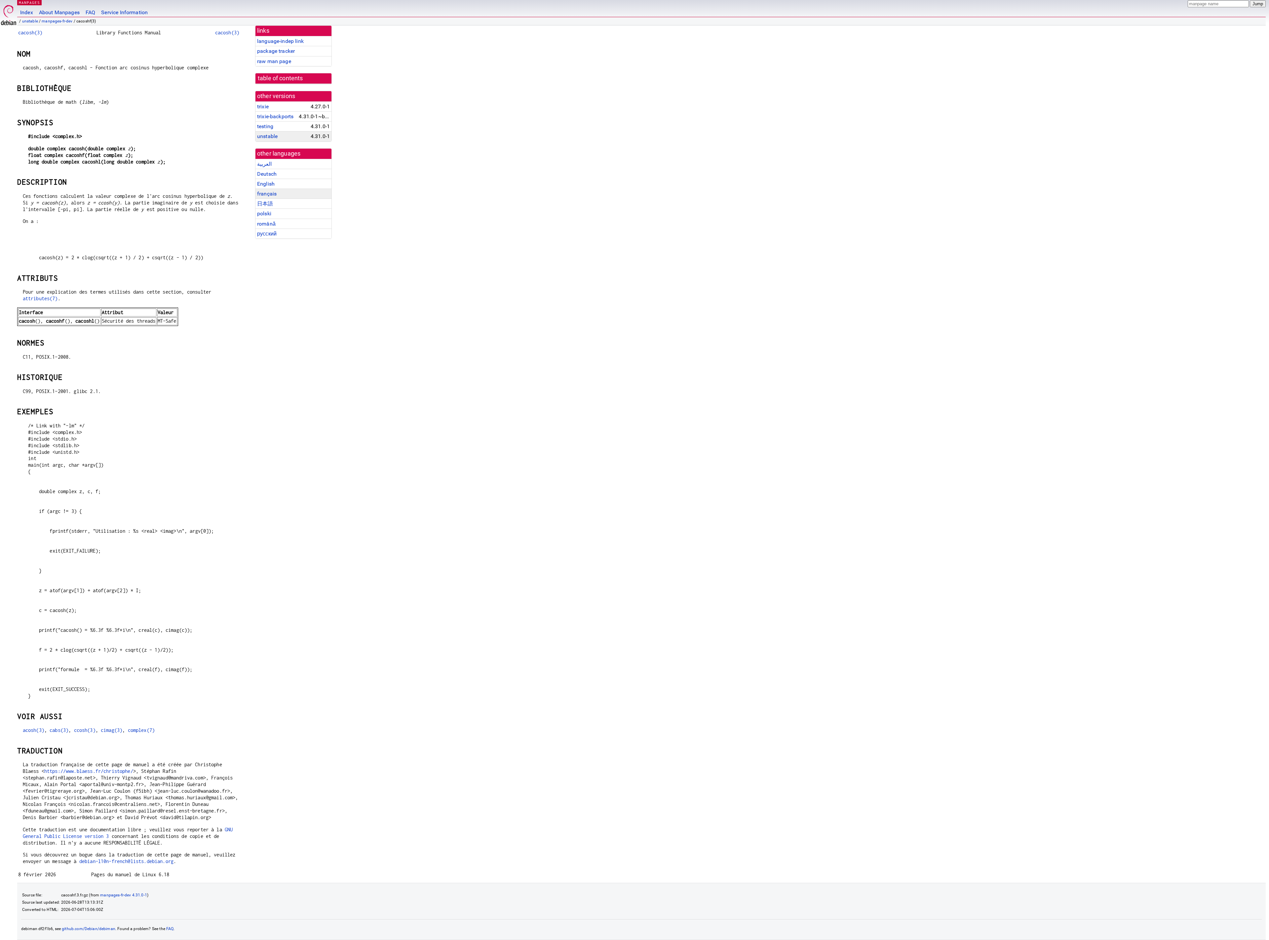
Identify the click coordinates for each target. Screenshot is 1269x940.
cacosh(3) (30, 32)
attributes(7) (40, 298)
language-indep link (280, 41)
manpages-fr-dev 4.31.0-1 (123, 895)
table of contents (280, 78)
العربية (264, 164)
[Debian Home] (8, 13)
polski (264, 213)
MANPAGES (29, 2)
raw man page (274, 61)
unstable (30, 21)
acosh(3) (33, 730)
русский (267, 234)
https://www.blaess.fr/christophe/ (88, 771)
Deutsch (267, 174)
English (266, 184)
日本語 (265, 203)
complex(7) (141, 730)
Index (26, 12)
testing (265, 126)
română (266, 224)
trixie (263, 106)
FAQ (90, 12)
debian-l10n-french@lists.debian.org (126, 861)
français (267, 194)
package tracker (276, 51)
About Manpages (59, 12)
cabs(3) (59, 730)
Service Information (124, 12)
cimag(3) (111, 730)
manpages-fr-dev (57, 21)
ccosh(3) (85, 730)
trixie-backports (275, 116)
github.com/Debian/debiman (88, 928)
